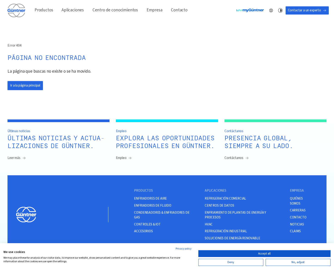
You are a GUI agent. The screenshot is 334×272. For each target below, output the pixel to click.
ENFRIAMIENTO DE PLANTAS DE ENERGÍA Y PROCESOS (235, 215)
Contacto (179, 10)
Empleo (121, 157)
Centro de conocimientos (115, 10)
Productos (44, 10)
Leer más (13, 157)
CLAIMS (295, 231)
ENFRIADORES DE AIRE (150, 198)
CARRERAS (298, 210)
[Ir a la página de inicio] (16, 10)
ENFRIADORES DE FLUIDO (152, 205)
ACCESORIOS (143, 231)
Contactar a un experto (304, 10)
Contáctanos (233, 157)
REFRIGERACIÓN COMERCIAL (225, 198)
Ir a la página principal (25, 85)
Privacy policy (184, 249)
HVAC (209, 224)
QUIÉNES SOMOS (296, 201)
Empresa (154, 10)
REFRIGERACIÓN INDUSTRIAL (226, 231)
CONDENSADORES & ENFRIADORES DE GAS (161, 215)
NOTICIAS (297, 224)
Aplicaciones (73, 10)
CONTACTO (298, 217)
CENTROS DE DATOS (219, 205)
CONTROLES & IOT (147, 224)
